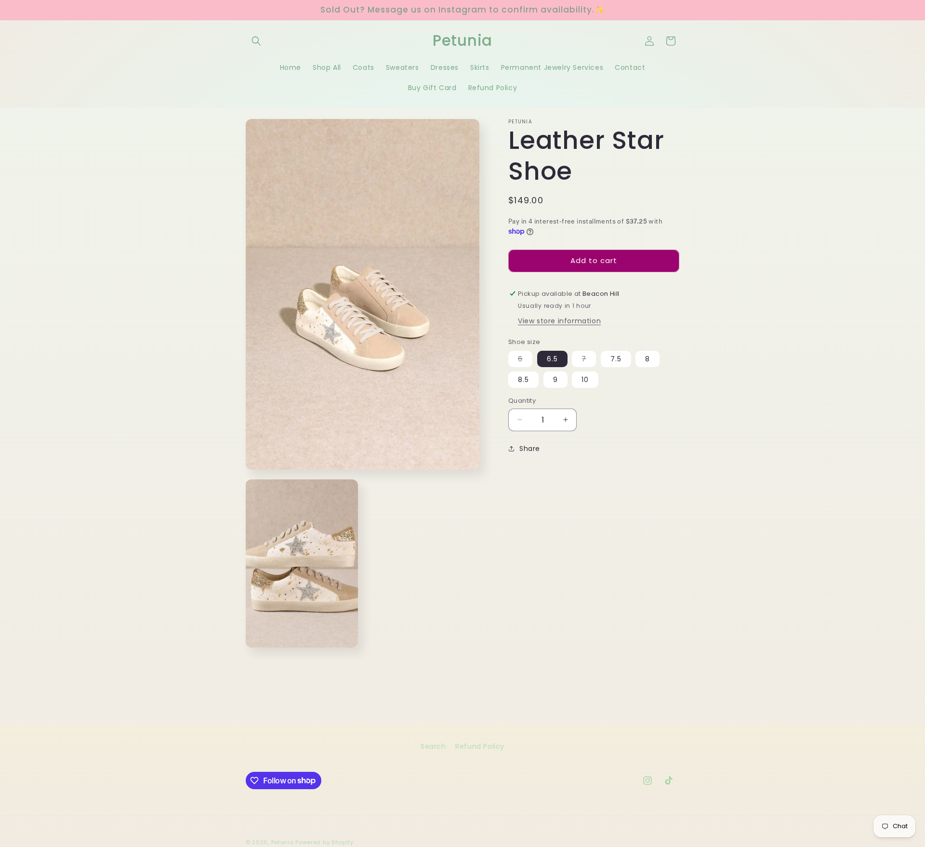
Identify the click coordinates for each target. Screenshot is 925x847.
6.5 (552, 359)
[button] (256, 41)
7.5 (615, 359)
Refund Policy (479, 746)
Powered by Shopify (324, 842)
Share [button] (529, 448)
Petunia (282, 842)
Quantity (522, 400)
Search (433, 746)
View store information (559, 320)
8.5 (523, 379)
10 (585, 379)
